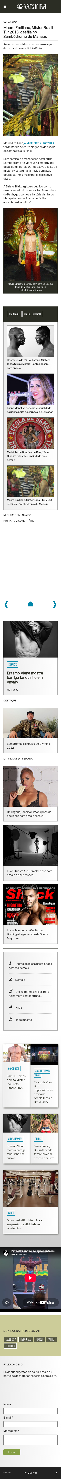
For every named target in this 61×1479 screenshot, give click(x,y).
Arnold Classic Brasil (42, 1073)
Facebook (10, 1339)
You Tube (10, 1346)
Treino (38, 1139)
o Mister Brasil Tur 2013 (39, 143)
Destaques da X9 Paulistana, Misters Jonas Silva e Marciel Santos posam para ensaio (28, 364)
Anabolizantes (15, 1139)
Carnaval (14, 314)
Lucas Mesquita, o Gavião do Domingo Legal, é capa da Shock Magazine (27, 934)
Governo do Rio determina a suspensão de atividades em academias (24, 1224)
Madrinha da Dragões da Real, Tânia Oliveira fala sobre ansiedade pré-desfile (28, 456)
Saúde (11, 1213)
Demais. (20, 980)
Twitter (51, 1339)
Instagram (25, 1339)
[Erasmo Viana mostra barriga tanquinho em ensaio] (30, 656)
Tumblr (39, 1339)
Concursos (13, 1068)
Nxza (19, 1007)
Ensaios (12, 664)
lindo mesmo (24, 1020)
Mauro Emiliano (32, 314)
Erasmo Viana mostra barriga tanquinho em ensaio (25, 677)
